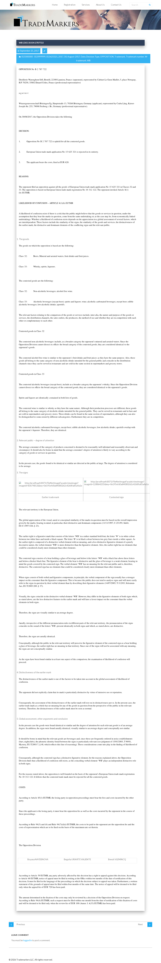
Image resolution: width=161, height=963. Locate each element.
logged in (27, 940)
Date (83, 56)
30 (65, 56)
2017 (60, 56)
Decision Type (92, 56)
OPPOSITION (107, 56)
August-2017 (73, 56)
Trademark (119, 56)
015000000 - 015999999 (33, 56)
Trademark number (135, 56)
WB (89, 60)
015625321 (52, 56)
